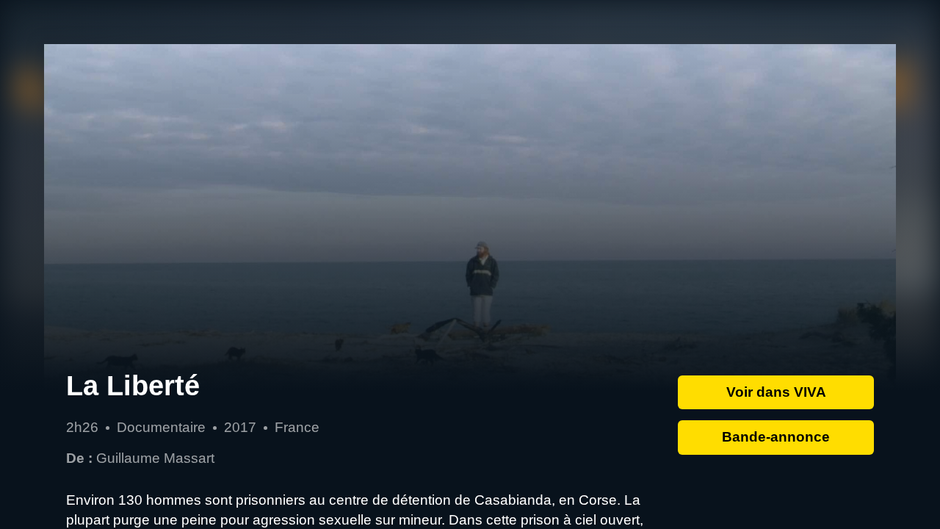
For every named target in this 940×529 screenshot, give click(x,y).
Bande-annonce (776, 437)
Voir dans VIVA (776, 392)
